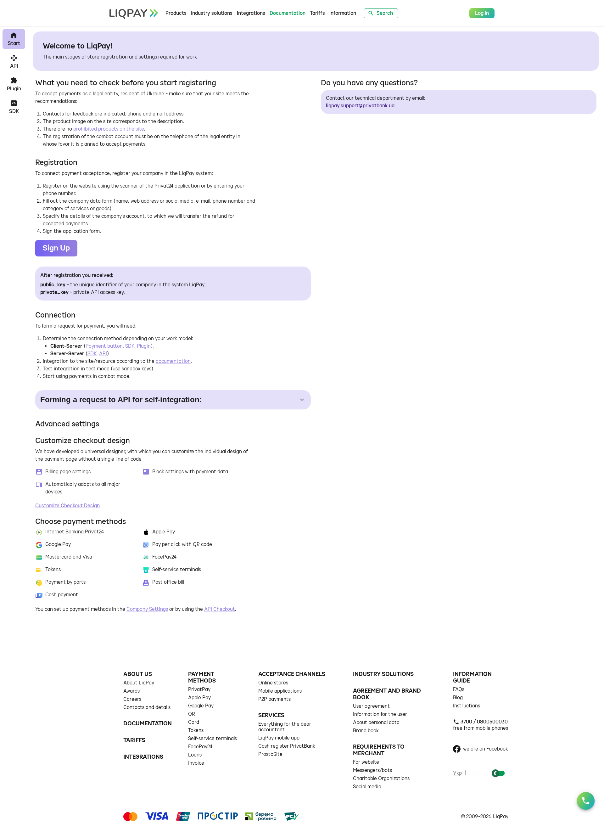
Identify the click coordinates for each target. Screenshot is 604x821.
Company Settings (147, 609)
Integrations (251, 13)
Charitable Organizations (381, 778)
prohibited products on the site (108, 129)
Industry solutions (211, 13)
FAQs (458, 689)
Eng (473, 773)
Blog (458, 697)
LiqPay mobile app (278, 738)
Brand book (366, 731)
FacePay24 (200, 747)
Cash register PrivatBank (286, 746)
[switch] (495, 773)
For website (366, 762)
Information (342, 13)
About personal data (376, 722)
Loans (195, 755)
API (103, 354)
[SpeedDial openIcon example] (586, 801)
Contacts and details (147, 707)
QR (191, 714)
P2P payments (274, 699)
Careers (132, 699)
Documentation (287, 13)
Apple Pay (199, 697)
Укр (457, 773)
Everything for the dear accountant (284, 727)
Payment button (104, 346)
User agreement (371, 706)
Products (176, 13)
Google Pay (201, 706)
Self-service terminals (212, 738)
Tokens (196, 730)
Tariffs (317, 13)
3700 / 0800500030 (484, 722)
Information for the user (380, 714)
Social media (367, 787)
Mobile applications (280, 691)
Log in (482, 13)
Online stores (273, 683)
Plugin (144, 346)
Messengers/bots (372, 770)
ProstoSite (270, 754)
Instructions (466, 706)
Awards (131, 691)
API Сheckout (219, 609)
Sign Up (56, 248)
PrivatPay (199, 689)
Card (193, 722)
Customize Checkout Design (67, 506)
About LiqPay (138, 683)
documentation (173, 361)
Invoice (196, 763)
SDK (129, 346)
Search (385, 13)
